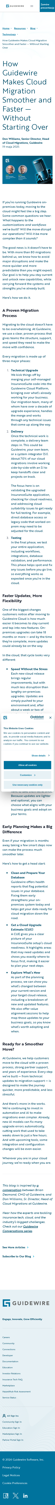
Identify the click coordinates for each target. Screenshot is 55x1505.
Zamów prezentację (47, 6)
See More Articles (13, 1247)
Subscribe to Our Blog (16, 1256)
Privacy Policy (11, 1467)
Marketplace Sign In (12, 1433)
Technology (9, 34)
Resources (20, 28)
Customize (26, 775)
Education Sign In (11, 1427)
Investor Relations (11, 1373)
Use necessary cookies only (28, 785)
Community (8, 1343)
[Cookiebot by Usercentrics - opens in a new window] (32, 718)
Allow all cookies (27, 765)
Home (5, 28)
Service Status (9, 1397)
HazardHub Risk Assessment (16, 1391)
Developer (7, 1355)
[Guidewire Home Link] (26, 1303)
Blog (32, 28)
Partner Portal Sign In (12, 1439)
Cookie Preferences (14, 1483)
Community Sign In (12, 1421)
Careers (6, 1337)
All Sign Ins (12, 1415)
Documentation (10, 1361)
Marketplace (8, 1385)
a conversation (20, 1187)
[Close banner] (50, 717)
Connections (8, 1349)
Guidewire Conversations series (20, 1228)
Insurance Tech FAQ (12, 1379)
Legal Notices (11, 1475)
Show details (39, 755)
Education (7, 1367)
